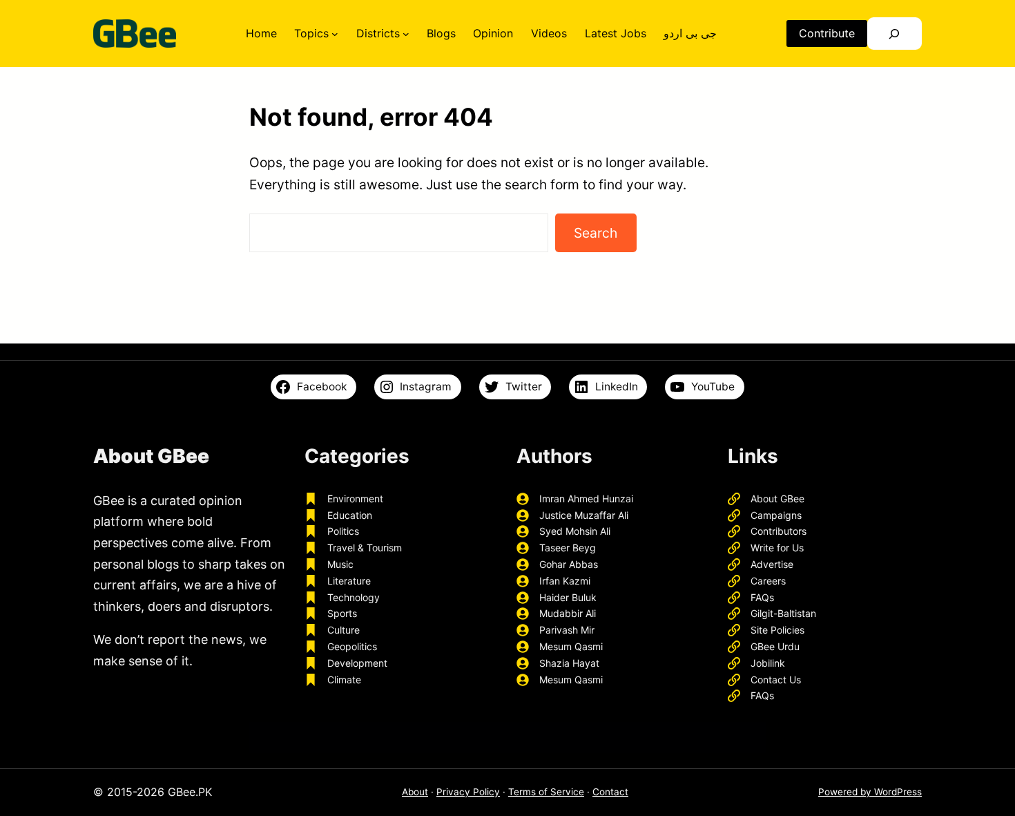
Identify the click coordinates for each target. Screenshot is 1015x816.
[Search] (894, 33)
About (415, 791)
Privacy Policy (468, 791)
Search (595, 233)
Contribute (827, 33)
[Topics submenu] (334, 33)
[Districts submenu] (406, 33)
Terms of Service (546, 791)
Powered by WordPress (870, 791)
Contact (610, 791)
